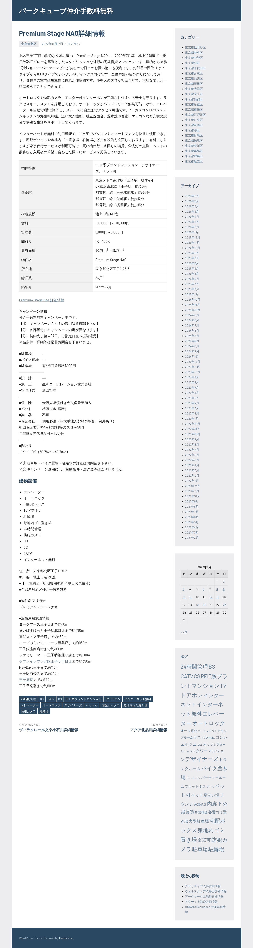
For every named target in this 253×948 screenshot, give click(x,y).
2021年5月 (192, 522)
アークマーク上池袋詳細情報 (204, 896)
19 (197, 604)
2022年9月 (192, 439)
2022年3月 (192, 470)
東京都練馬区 (194, 140)
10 (184, 597)
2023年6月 (192, 392)
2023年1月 (192, 418)
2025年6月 (192, 268)
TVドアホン (113, 699)
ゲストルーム (204, 737)
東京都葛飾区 (194, 151)
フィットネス (195, 786)
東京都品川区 (194, 78)
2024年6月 (192, 330)
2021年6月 (192, 517)
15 (217, 597)
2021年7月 (192, 511)
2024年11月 (192, 304)
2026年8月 (192, 196)
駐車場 (200, 849)
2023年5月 (192, 397)
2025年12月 (192, 237)
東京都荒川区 (194, 145)
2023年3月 (192, 408)
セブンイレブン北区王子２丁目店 (45, 661)
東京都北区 (29, 43)
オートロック (51, 705)
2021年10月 (192, 496)
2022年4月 (192, 465)
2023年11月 (192, 366)
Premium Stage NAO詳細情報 (41, 300)
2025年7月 (192, 263)
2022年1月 (192, 480)
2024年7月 (192, 325)
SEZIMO (72, 43)
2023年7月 (192, 387)
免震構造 (200, 804)
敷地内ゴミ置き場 (135, 705)
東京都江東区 (194, 119)
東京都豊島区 (194, 156)
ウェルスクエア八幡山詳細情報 (206, 891)
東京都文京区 (194, 94)
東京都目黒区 (194, 135)
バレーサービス (193, 778)
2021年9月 (192, 501)
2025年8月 (192, 258)
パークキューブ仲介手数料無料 (66, 10)
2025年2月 (192, 289)
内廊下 (214, 803)
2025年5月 (192, 273)
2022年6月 (192, 454)
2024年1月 (192, 356)
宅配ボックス (110, 705)
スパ (192, 751)
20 (204, 604)
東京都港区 (192, 130)
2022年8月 (192, 444)
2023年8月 (192, 382)
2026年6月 (192, 206)
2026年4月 (192, 216)
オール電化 (189, 731)
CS (60, 699)
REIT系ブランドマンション (83, 699)
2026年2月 (192, 227)
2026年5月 (192, 211)
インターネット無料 (137, 699)
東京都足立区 (194, 161)
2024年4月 (192, 341)
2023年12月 (192, 361)
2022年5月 (192, 460)
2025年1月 (192, 294)
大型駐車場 (199, 821)
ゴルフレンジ (205, 744)
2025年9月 (192, 253)
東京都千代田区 (195, 68)
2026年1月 (192, 232)
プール (210, 786)
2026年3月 (192, 222)
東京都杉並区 (194, 104)
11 (190, 597)
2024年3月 (192, 346)
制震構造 (201, 812)
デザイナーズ (73, 705)
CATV (50, 699)
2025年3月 (192, 284)
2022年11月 (192, 429)
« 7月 (184, 632)
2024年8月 (192, 320)
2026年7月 (192, 201)
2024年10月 (192, 310)
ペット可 (92, 705)
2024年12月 (192, 299)
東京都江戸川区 (195, 114)
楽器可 (204, 840)
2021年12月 (192, 485)
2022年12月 (192, 423)
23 (224, 604)
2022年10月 (192, 434)
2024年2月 (192, 351)
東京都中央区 (194, 52)
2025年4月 (192, 278)
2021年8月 (192, 506)
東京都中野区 (194, 57)
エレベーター (30, 705)
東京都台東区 (194, 73)
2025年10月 (192, 247)
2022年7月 (192, 449)
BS (42, 699)
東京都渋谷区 (194, 125)
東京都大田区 (194, 88)
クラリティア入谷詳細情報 (203, 886)
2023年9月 (192, 377)
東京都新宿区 (194, 99)
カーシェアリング (209, 730)
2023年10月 (192, 372)
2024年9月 (192, 315)
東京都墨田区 (194, 83)
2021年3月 (192, 532)
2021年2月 (192, 537)
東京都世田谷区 (195, 47)
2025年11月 (192, 242)
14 (210, 597)
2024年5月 (192, 335)
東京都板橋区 (194, 109)
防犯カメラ (28, 711)
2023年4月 (192, 403)
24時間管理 (28, 699)
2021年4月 (192, 527)
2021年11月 (192, 491)
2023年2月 (192, 413)
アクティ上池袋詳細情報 (201, 901)
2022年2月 (192, 475)
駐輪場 (44, 711)
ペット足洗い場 (205, 795)
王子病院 (26, 679)
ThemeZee (66, 938)
